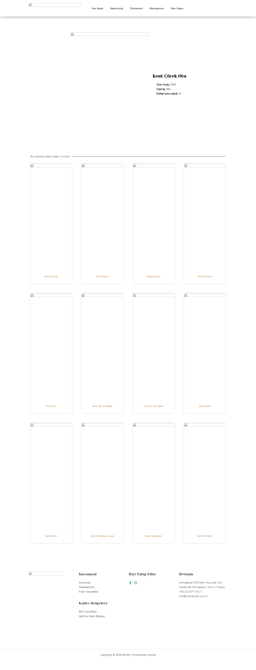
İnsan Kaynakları (88, 591)
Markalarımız (157, 8)
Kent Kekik (51, 536)
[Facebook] (130, 582)
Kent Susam (153, 276)
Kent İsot (51, 406)
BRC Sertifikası (88, 611)
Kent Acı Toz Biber (154, 406)
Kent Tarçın (102, 276)
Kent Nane (205, 406)
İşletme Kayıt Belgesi (92, 616)
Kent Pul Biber (205, 536)
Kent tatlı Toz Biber (102, 406)
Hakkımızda (116, 8)
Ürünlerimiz (136, 8)
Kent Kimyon (205, 276)
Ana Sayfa (97, 8)
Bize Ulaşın (177, 8)
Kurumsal (84, 582)
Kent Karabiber (153, 536)
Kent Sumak (51, 276)
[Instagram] (135, 582)
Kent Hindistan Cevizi (102, 536)
